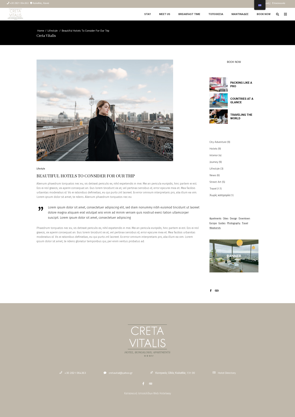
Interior (213, 155)
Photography (233, 223)
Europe (213, 223)
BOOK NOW (234, 62)
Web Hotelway (162, 393)
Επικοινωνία (278, 3)
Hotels (213, 148)
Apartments (215, 218)
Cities (225, 218)
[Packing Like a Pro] (218, 84)
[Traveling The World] (218, 116)
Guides (222, 223)
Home (40, 31)
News (212, 175)
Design (233, 218)
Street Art (215, 182)
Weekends (215, 228)
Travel (212, 188)
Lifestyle (52, 31)
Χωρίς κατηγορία (219, 195)
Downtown (244, 218)
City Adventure (218, 142)
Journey (213, 162)
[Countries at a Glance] (218, 100)
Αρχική (266, 3)
